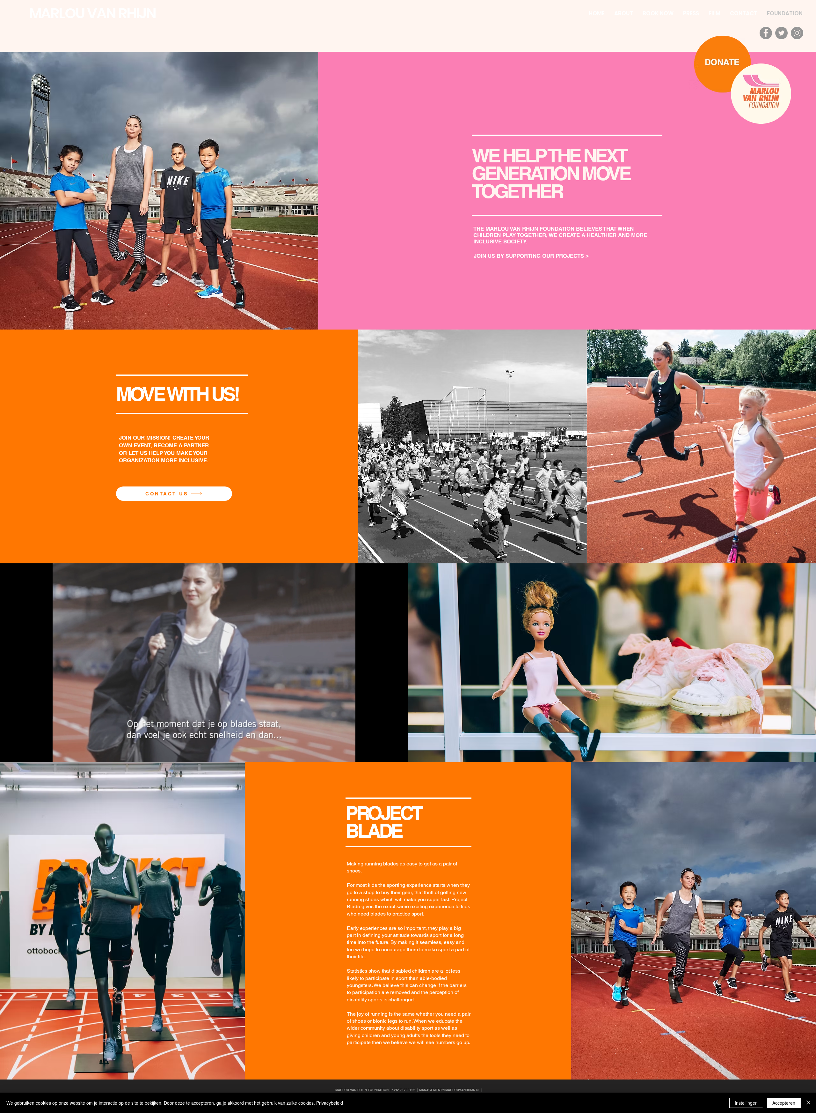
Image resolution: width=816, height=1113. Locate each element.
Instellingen (746, 1103)
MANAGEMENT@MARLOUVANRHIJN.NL (449, 1090)
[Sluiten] (808, 1103)
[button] (347, 755)
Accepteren (783, 1103)
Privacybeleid (329, 1103)
